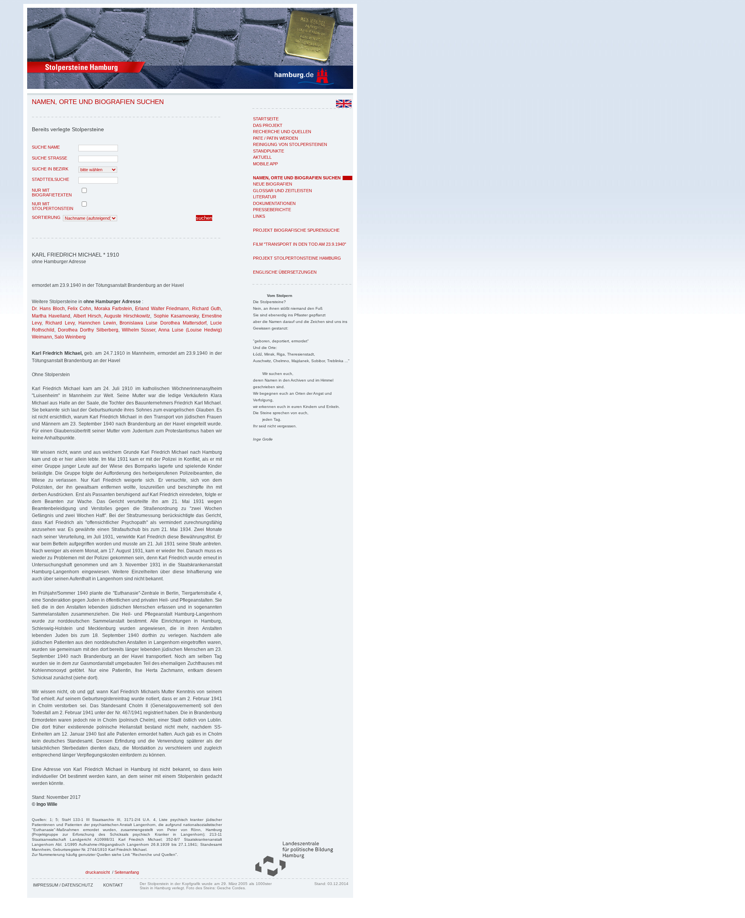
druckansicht (97, 872)
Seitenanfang (126, 872)
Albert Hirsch (87, 316)
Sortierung (46, 217)
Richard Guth (206, 308)
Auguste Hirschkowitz (127, 316)
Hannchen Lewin (97, 323)
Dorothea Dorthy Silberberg (88, 330)
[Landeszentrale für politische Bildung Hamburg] (290, 875)
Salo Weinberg (70, 337)
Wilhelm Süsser (139, 330)
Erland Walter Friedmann (162, 308)
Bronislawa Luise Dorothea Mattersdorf (163, 323)
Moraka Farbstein (113, 308)
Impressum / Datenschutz (63, 885)
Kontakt (113, 885)
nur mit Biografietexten (52, 192)
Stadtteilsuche (50, 179)
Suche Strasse (49, 158)
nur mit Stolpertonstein (52, 206)
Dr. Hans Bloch (48, 308)
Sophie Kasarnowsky (176, 316)
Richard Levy (59, 323)
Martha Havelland (51, 316)
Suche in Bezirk (50, 169)
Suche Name (46, 147)
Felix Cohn (79, 308)
